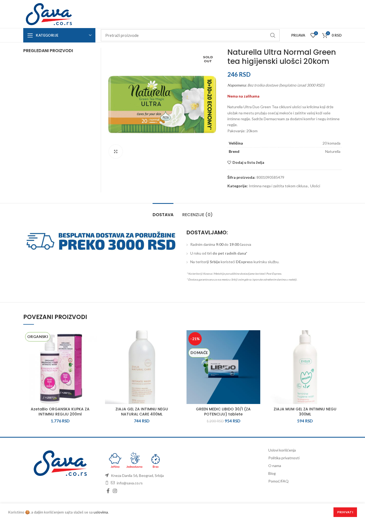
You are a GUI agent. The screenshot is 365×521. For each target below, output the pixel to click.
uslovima (101, 512)
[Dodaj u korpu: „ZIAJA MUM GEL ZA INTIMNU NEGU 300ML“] (337, 351)
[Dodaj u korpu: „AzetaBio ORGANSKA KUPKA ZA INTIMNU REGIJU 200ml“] (93, 351)
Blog (272, 473)
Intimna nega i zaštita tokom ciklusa (278, 186)
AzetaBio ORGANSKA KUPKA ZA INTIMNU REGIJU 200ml (60, 411)
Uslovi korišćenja (282, 450)
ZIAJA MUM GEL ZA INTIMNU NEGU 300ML (305, 411)
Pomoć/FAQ (278, 481)
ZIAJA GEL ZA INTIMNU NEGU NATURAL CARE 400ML (141, 411)
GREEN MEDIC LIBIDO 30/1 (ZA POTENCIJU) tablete (223, 411)
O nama (274, 465)
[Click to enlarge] (115, 151)
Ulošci (315, 186)
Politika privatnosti (284, 458)
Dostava (163, 215)
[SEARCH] (272, 35)
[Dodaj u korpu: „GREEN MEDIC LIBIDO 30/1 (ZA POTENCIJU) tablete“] (256, 351)
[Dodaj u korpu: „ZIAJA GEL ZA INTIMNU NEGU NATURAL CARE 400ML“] (174, 351)
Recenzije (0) (197, 215)
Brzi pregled (93, 363)
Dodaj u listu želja (248, 162)
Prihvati (345, 512)
